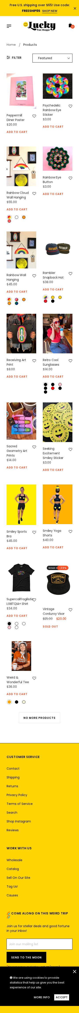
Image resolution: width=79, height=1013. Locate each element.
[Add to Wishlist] (34, 116)
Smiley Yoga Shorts (52, 533)
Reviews (13, 830)
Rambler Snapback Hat (53, 275)
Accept (62, 997)
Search (12, 812)
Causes (12, 895)
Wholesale (14, 860)
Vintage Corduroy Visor (54, 611)
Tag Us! (12, 886)
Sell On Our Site (18, 877)
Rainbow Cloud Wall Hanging (18, 195)
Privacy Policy (17, 795)
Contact (13, 768)
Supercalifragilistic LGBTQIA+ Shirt (20, 601)
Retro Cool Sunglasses (51, 362)
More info (42, 997)
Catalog (13, 869)
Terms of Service (20, 804)
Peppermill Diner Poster (16, 117)
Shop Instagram (19, 821)
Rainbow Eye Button (52, 179)
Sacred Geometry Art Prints (17, 451)
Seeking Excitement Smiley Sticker (53, 453)
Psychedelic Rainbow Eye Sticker (52, 110)
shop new (49, 11)
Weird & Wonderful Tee (18, 679)
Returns (12, 786)
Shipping (13, 777)
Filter (16, 57)
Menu (10, 26)
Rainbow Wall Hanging (16, 277)
